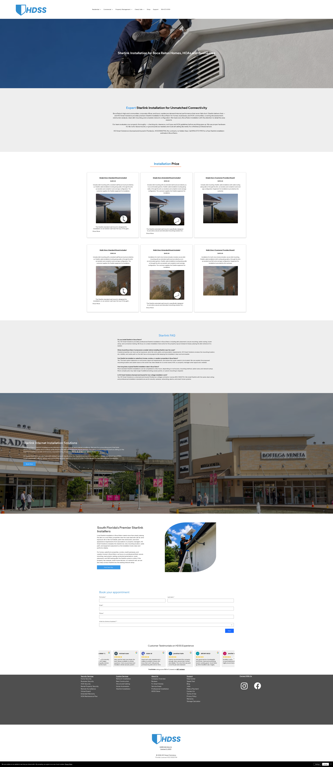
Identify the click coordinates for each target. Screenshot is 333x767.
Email (101, 605)
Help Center (191, 679)
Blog (188, 684)
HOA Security (86, 684)
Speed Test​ (191, 681)
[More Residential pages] (100, 9)
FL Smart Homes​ (157, 684)
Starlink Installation (123, 689)
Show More (96, 231)
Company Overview (158, 679)
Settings (317, 764)
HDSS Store (155, 691)
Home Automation (122, 686)
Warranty (190, 699)
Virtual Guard (86, 691)
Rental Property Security (90, 686)
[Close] (331, 764)
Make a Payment (193, 689)
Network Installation (123, 679)
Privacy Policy (192, 696)
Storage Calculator (193, 701)
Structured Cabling (123, 684)
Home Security (86, 679)
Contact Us (191, 691)
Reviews (154, 681)
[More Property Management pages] (131, 9)
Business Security (87, 681)
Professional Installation (160, 689)
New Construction (122, 681)
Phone (101, 613)
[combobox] (166, 625)
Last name (171, 597)
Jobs (188, 686)
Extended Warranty (88, 694)
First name (102, 597)
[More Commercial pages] (112, 9)
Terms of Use (191, 694)
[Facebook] (257, 685)
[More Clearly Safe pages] (143, 9)
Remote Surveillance (88, 689)
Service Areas (156, 686)
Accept (325, 764)
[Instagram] (244, 685)
